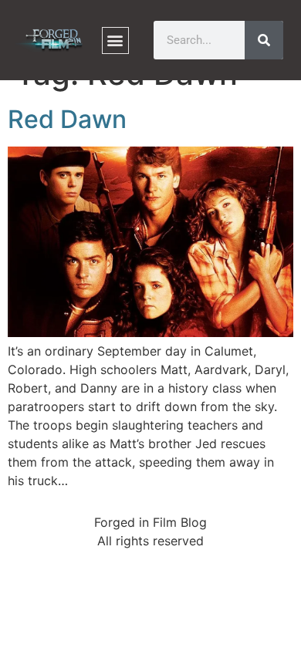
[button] (115, 40)
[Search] (264, 40)
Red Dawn (67, 119)
